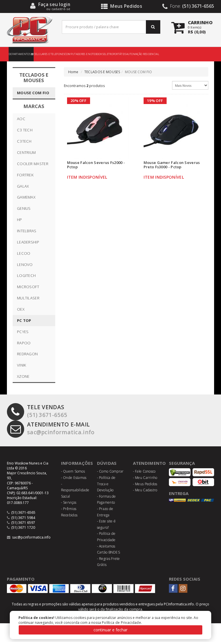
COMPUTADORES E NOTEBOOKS (84, 54)
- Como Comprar (110, 471)
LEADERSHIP (28, 242)
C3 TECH (25, 130)
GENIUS (24, 208)
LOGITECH (26, 275)
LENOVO (25, 264)
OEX (20, 309)
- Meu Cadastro (145, 490)
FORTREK (25, 175)
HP (19, 219)
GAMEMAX (26, 197)
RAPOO (24, 342)
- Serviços (69, 502)
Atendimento (149, 463)
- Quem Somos (73, 471)
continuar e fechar (110, 629)
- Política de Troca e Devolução (106, 483)
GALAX (23, 186)
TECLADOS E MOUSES (102, 71)
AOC (21, 118)
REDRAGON (27, 353)
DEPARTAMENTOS (20, 54)
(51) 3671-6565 (47, 411)
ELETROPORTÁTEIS (115, 54)
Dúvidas (107, 463)
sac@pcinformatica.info (61, 428)
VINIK (21, 365)
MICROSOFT (28, 286)
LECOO (24, 253)
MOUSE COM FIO (33, 92)
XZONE (23, 376)
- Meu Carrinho (145, 477)
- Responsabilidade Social (75, 490)
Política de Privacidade (121, 622)
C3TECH (24, 141)
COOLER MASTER (32, 163)
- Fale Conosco (144, 471)
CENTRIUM (26, 152)
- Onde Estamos (74, 477)
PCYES (23, 331)
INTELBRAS (27, 230)
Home (73, 71)
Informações (77, 463)
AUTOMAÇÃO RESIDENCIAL (142, 54)
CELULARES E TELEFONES (49, 54)
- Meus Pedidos (145, 484)
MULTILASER (28, 298)
